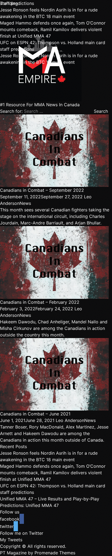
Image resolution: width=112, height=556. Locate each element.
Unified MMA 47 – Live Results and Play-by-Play (49, 499)
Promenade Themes (55, 552)
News (25, 203)
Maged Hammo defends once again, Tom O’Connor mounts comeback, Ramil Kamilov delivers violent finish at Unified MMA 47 (52, 29)
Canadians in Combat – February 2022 (39, 302)
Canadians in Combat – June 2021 (35, 414)
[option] (56, 13)
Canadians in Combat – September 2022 (42, 190)
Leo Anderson (70, 420)
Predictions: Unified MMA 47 (29, 505)
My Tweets (11, 539)
